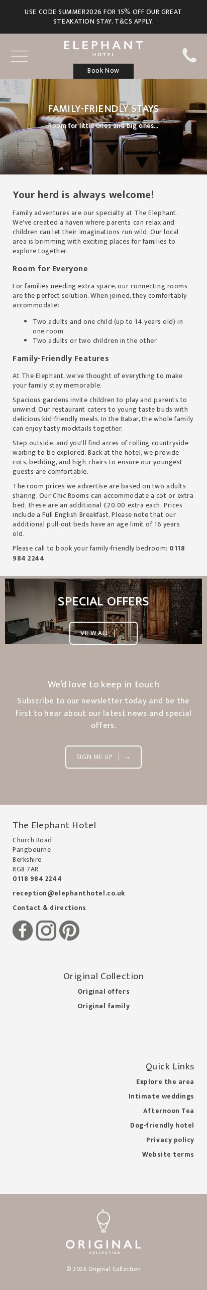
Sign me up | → (103, 757)
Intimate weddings (161, 1096)
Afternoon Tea (168, 1111)
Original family (103, 1006)
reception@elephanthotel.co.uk (69, 893)
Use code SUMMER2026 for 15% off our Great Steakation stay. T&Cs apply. (103, 17)
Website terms (168, 1154)
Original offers (103, 991)
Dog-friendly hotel (162, 1125)
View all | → (103, 633)
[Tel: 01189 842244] (189, 60)
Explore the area (165, 1081)
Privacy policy (170, 1140)
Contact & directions (49, 907)
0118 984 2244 (37, 878)
